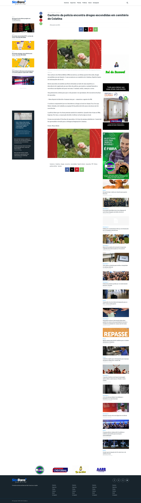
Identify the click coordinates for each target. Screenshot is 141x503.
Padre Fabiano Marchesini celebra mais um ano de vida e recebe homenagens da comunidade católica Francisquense (23, 124)
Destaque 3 (58, 12)
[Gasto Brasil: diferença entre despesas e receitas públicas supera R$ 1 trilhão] (23, 80)
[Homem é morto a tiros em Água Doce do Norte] (116, 407)
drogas (62, 164)
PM (92, 164)
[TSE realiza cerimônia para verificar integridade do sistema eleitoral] (116, 257)
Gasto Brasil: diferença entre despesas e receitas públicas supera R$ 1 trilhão (23, 71)
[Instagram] (118, 480)
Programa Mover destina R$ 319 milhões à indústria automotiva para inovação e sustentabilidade (113, 433)
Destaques (53, 12)
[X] (40, 16)
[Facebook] (40, 13)
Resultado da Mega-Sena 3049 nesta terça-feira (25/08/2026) (22, 54)
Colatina (57, 164)
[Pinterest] (40, 20)
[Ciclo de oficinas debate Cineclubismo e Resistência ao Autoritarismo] (116, 389)
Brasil (13, 16)
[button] (127, 2)
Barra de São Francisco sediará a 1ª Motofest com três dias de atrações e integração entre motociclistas (22, 140)
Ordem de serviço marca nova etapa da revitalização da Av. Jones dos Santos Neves (22, 147)
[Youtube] (127, 480)
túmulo (60, 166)
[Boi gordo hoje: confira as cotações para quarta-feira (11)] (116, 184)
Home (49, 12)
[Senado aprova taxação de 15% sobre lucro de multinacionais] (116, 444)
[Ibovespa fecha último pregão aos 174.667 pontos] (23, 27)
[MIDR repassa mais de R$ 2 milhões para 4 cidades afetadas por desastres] (116, 332)
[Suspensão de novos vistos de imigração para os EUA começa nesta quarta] (116, 294)
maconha (88, 164)
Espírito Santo (81, 164)
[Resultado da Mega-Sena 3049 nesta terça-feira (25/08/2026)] (23, 62)
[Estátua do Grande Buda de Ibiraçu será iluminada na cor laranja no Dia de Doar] (116, 220)
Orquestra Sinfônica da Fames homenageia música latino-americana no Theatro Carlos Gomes (114, 378)
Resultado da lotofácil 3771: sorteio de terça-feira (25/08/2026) (22, 36)
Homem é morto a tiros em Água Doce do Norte (115, 415)
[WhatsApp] (40, 23)
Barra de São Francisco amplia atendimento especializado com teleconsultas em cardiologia (21, 154)
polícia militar (53, 166)
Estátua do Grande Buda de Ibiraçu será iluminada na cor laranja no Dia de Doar (116, 229)
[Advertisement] (23, 98)
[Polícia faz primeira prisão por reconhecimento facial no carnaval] (116, 275)
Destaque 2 (105, 208)
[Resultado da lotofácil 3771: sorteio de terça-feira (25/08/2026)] (23, 45)
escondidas (74, 164)
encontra (67, 164)
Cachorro (52, 164)
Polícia (95, 164)
